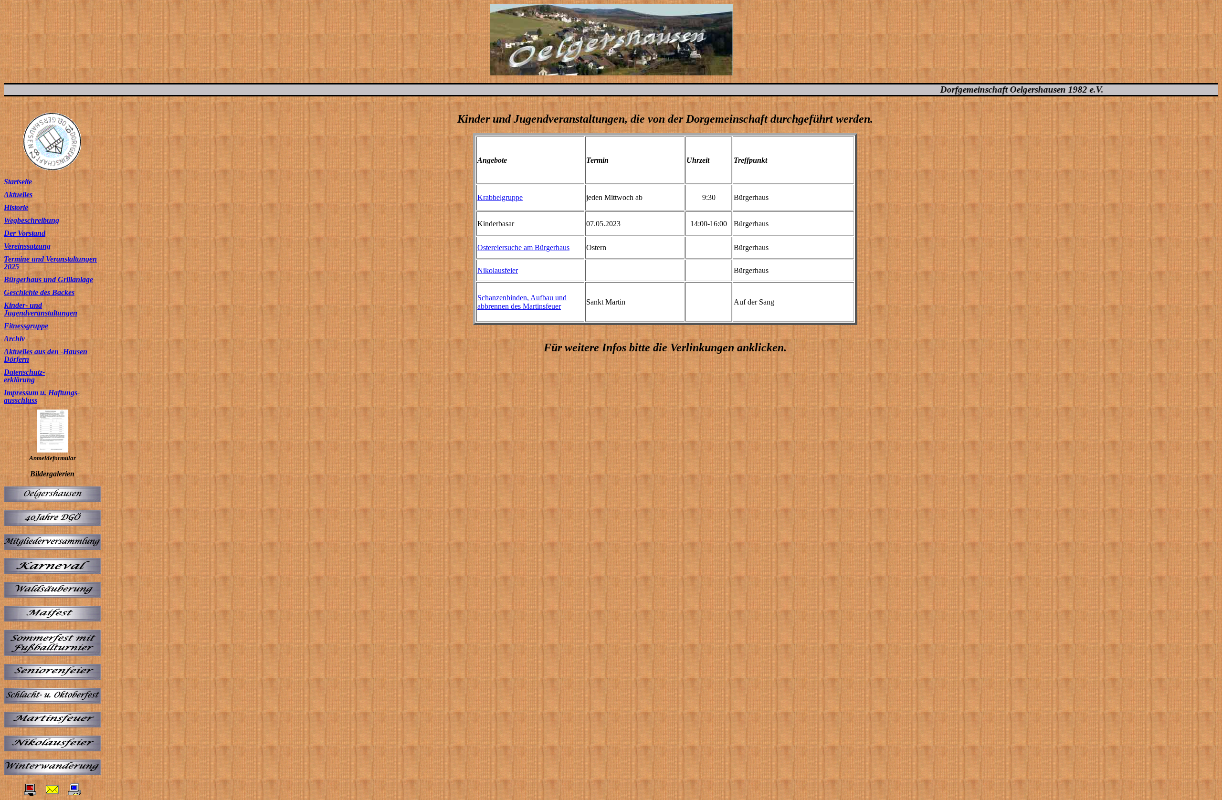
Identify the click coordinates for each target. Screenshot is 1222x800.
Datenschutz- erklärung (24, 376)
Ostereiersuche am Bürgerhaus (523, 247)
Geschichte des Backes (39, 292)
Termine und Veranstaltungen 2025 (50, 263)
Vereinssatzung (27, 246)
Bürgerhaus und (30, 279)
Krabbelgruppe (500, 197)
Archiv (14, 339)
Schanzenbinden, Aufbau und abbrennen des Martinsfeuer (522, 302)
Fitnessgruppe (26, 326)
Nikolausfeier (497, 270)
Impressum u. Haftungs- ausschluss (42, 396)
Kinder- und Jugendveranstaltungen (40, 309)
